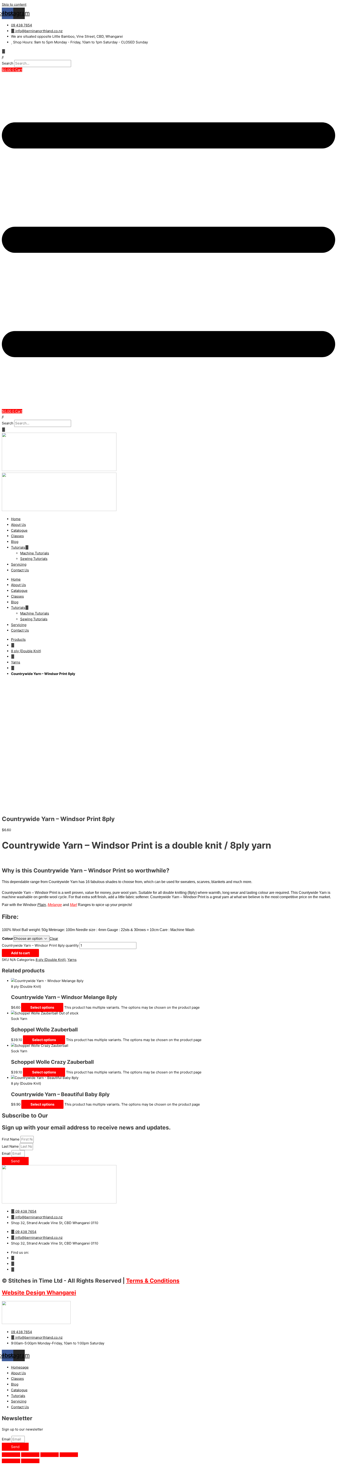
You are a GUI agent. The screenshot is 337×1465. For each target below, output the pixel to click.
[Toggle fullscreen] (30, 1454)
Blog (14, 541)
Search (7, 63)
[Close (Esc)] (69, 1454)
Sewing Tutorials (33, 558)
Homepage (20, 1367)
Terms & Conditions (153, 1280)
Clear (54, 938)
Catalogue (19, 530)
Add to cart (20, 953)
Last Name (11, 1146)
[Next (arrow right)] (30, 1461)
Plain (41, 905)
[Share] (49, 1454)
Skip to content (14, 4)
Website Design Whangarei (39, 1292)
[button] (168, 57)
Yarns (15, 662)
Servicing (18, 564)
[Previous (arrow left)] (11, 1461)
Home (16, 519)
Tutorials (18, 547)
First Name (11, 1139)
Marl (73, 905)
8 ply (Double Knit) (26, 651)
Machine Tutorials (34, 553)
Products (18, 639)
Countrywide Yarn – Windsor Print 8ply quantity (40, 945)
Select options (42, 1007)
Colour (7, 938)
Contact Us (20, 570)
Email (6, 1153)
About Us (18, 524)
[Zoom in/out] (11, 1454)
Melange (55, 905)
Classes (17, 536)
